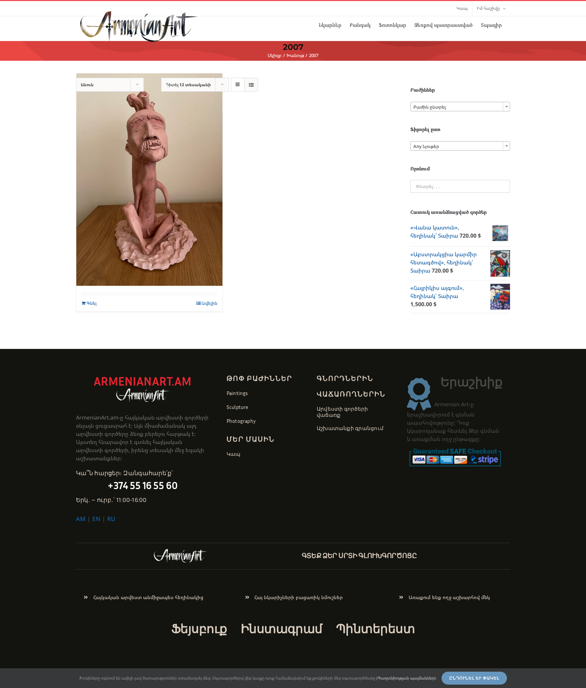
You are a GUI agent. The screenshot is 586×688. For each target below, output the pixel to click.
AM (80, 519)
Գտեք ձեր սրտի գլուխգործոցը (359, 555)
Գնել (91, 303)
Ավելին (209, 303)
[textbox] (460, 107)
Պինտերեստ (375, 628)
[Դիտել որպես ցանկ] (251, 84)
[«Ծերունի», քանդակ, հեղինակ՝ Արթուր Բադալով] (149, 179)
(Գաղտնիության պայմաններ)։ (406, 678)
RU (111, 519)
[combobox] (460, 106)
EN (96, 519)
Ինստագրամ (282, 628)
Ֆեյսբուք (199, 628)
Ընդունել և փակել (474, 678)
